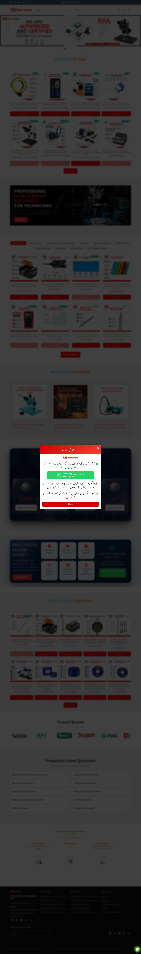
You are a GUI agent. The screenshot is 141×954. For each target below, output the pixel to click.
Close (70, 504)
